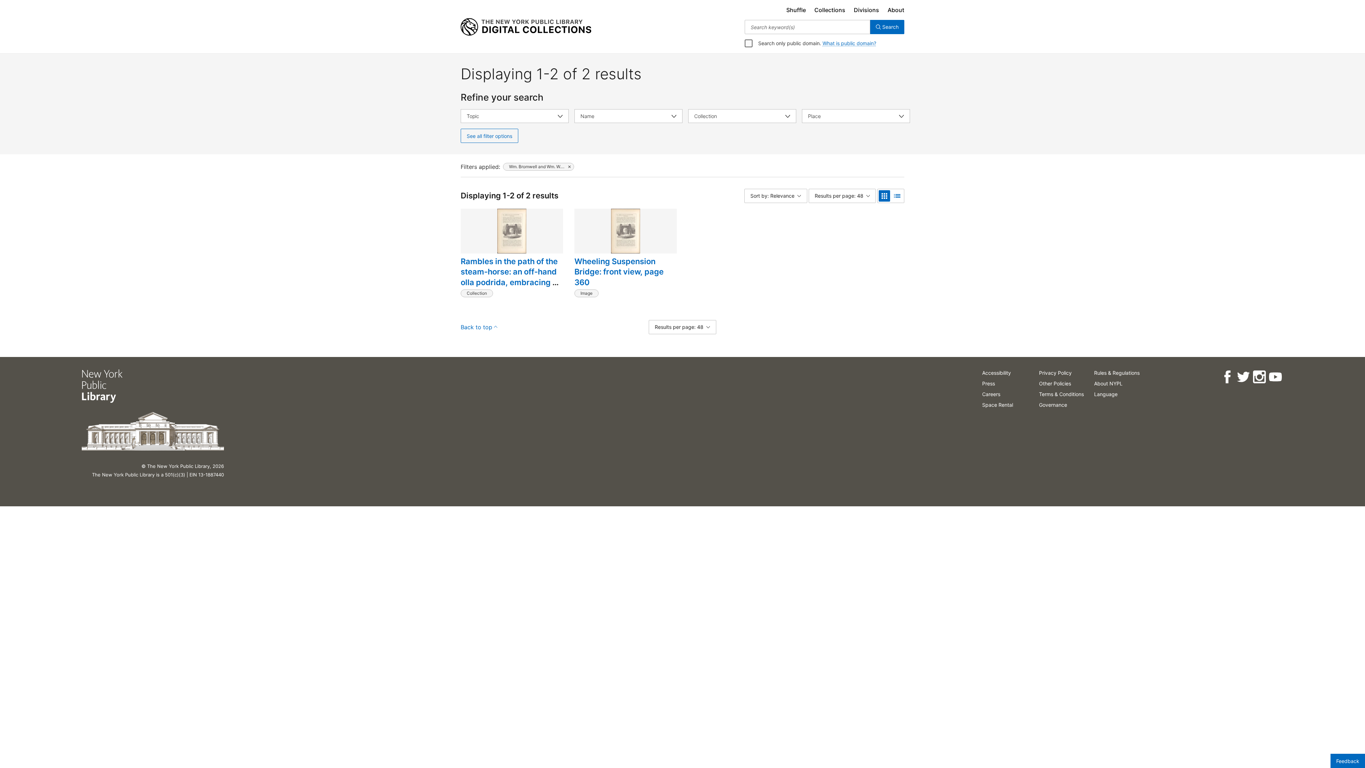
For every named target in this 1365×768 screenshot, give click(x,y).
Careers (991, 394)
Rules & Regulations (1117, 373)
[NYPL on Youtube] (1275, 377)
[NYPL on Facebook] (1227, 377)
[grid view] (884, 196)
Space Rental (997, 405)
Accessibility (996, 373)
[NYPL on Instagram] (1259, 377)
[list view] (897, 196)
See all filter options (489, 136)
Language (1106, 394)
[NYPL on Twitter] (1243, 377)
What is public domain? (849, 43)
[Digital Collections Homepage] (526, 27)
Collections (829, 10)
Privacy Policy (1055, 373)
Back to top (476, 327)
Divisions (866, 10)
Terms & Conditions (1061, 394)
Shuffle (796, 10)
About (896, 10)
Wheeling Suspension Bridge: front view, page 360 (619, 272)
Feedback (1347, 761)
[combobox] (807, 27)
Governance (1053, 405)
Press (988, 383)
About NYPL (1108, 383)
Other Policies (1055, 383)
